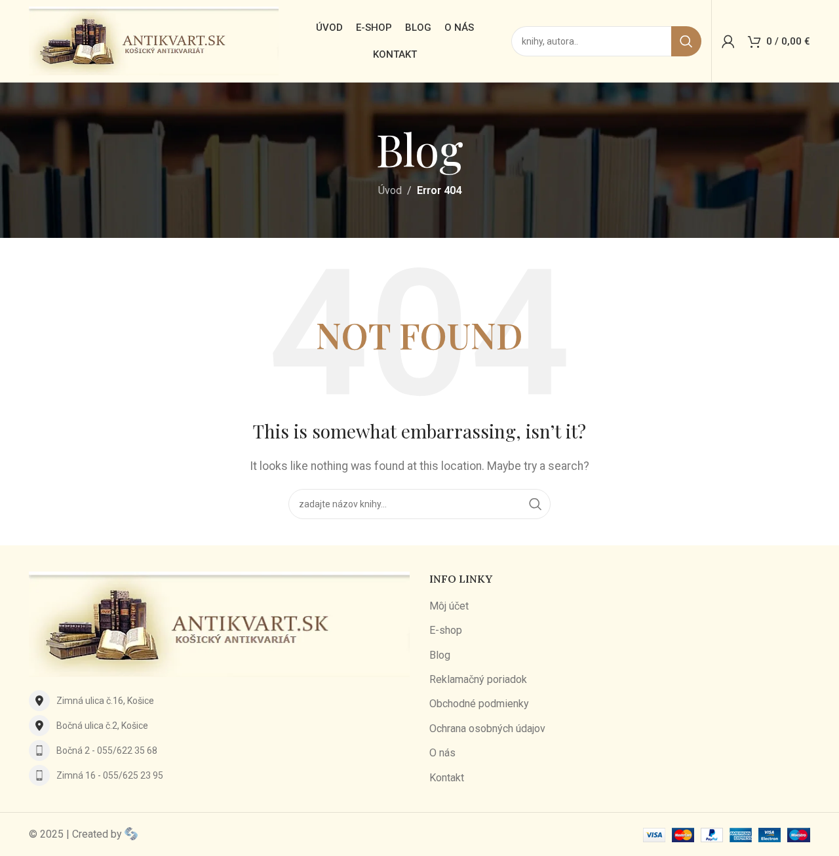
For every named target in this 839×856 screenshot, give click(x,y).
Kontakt (446, 777)
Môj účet (449, 606)
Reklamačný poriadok (478, 679)
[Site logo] (154, 40)
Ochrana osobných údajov (487, 728)
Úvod (390, 190)
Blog (439, 655)
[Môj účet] (728, 41)
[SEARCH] (686, 41)
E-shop (445, 630)
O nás (442, 753)
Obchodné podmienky (479, 703)
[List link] (219, 700)
